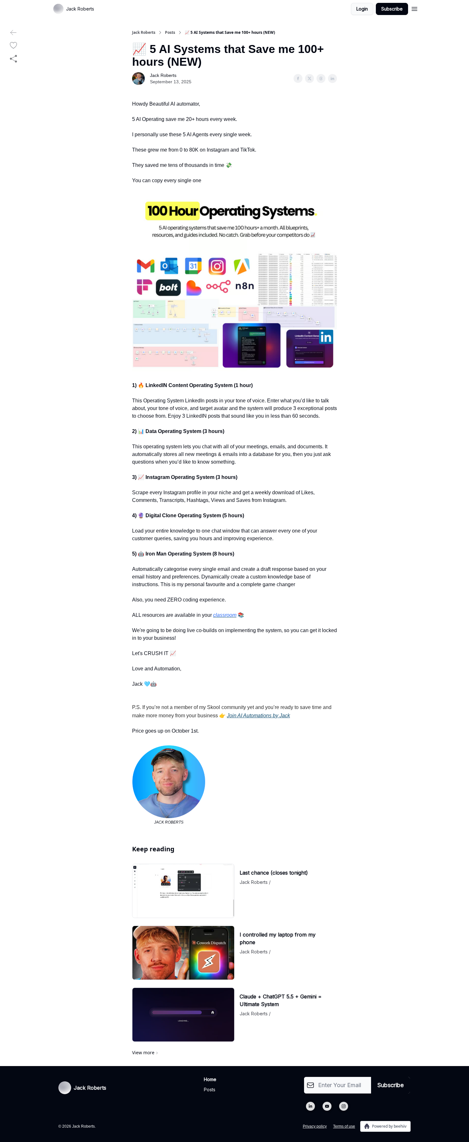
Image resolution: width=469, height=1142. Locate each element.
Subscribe (392, 8)
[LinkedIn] (310, 1106)
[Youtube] (327, 1106)
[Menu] (414, 8)
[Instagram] (344, 1106)
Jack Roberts (143, 32)
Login (362, 8)
